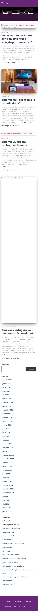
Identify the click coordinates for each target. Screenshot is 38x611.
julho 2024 (6, 474)
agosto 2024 (7, 470)
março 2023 (6, 508)
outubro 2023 (7, 496)
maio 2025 (6, 436)
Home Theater (7, 547)
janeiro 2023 (6, 512)
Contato (17, 606)
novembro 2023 (8, 493)
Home (8, 601)
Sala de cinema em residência (13, 566)
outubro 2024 (7, 463)
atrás (15, 62)
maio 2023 (6, 500)
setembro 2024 (7, 466)
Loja (31, 606)
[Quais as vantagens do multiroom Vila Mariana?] (19, 250)
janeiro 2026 (6, 406)
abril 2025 (6, 440)
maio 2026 (6, 391)
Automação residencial (10, 525)
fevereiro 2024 (7, 485)
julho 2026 (6, 384)
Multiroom (4, 32)
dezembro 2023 (8, 489)
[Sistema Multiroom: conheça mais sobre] (19, 134)
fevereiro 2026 (7, 402)
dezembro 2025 (8, 410)
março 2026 (6, 399)
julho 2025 (6, 429)
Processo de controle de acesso (14, 559)
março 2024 (6, 481)
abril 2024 (6, 478)
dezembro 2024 (8, 455)
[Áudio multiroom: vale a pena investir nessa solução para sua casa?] (19, 26)
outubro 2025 (7, 418)
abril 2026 (6, 395)
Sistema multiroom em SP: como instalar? (18, 101)
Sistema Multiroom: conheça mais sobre (14, 143)
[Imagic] (6, 3)
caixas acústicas (8, 532)
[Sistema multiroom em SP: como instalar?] (19, 81)
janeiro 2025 (6, 451)
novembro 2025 (8, 414)
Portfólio (28, 601)
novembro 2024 (8, 459)
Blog (25, 606)
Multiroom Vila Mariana (8, 327)
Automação (5, 96)
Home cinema (7, 540)
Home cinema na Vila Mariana (13, 544)
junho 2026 (6, 387)
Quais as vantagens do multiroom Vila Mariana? (17, 331)
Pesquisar (5, 364)
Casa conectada (8, 536)
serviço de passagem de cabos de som (16, 577)
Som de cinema (7, 581)
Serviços (8, 606)
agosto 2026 (7, 380)
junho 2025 (6, 433)
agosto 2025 (7, 425)
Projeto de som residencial (11, 562)
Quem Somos (17, 601)
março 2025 (6, 444)
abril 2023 (6, 504)
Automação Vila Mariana (11, 528)
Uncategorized (7, 584)
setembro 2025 (7, 421)
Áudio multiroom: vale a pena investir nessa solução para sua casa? (16, 39)
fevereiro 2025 (7, 448)
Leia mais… (26, 59)
